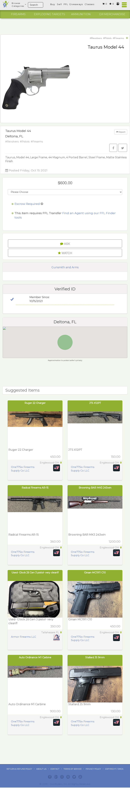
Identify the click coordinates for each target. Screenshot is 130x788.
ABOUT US (41, 769)
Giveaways (76, 4)
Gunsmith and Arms (65, 267)
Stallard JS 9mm (95, 657)
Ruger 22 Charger (35, 402)
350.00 (55, 626)
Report (121, 132)
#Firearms (118, 38)
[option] (18, 14)
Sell (59, 4)
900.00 (55, 711)
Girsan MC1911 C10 (95, 572)
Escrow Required (27, 204)
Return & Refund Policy (19, 769)
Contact (54, 769)
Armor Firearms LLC (23, 636)
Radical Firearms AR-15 (35, 487)
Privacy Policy (93, 769)
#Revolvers (96, 38)
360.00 (55, 542)
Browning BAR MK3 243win (95, 487)
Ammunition (81, 14)
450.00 (55, 457)
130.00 (115, 711)
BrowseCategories (18, 4)
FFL (66, 4)
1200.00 (114, 542)
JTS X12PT (95, 402)
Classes (89, 4)
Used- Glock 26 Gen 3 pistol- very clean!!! (35, 572)
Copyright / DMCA (114, 769)
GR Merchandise (112, 14)
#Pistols (107, 38)
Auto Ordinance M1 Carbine (35, 657)
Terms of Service (72, 769)
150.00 (115, 457)
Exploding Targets (49, 14)
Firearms (18, 14)
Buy (52, 4)
